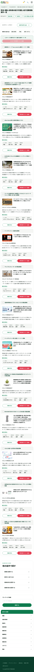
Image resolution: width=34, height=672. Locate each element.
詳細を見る (9, 77)
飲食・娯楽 (11, 16)
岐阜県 (19, 16)
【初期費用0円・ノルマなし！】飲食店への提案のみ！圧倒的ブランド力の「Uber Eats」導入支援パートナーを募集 (22, 126)
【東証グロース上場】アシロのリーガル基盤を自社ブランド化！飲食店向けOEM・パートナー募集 (22, 90)
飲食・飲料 (14, 31)
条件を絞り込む (24, 25)
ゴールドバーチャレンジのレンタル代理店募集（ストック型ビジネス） (22, 200)
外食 (20, 31)
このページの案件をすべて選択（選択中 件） (15, 37)
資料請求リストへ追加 (24, 77)
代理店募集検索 (12, 7)
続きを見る (4, 66)
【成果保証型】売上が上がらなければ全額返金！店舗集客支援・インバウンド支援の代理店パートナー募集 (22, 163)
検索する (17, 605)
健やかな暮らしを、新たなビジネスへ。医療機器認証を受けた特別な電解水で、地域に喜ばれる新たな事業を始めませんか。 (22, 309)
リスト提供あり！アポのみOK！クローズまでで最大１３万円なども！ (22, 235)
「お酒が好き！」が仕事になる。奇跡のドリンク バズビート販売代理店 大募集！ (22, 528)
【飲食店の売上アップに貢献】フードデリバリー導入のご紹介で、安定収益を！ (22, 344)
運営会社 (21, 663)
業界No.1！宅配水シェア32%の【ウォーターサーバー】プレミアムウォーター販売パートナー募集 (22, 272)
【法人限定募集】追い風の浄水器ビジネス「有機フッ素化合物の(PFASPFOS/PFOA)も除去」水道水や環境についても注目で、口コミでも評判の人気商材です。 (22, 419)
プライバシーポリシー (13, 663)
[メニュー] (31, 2)
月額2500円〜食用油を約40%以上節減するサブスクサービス (22, 490)
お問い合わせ (5, 666)
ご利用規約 (5, 663)
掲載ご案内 (26, 663)
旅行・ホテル (27, 31)
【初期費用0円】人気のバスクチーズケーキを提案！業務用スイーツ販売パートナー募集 (22, 52)
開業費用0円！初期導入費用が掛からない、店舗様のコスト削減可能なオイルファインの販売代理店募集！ (22, 381)
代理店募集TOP (4, 7)
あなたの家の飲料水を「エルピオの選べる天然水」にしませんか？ (22, 453)
